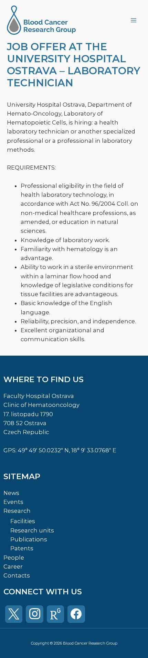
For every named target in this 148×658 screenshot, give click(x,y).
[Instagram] (34, 614)
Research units (32, 530)
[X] (13, 614)
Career (13, 566)
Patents (21, 548)
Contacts (16, 575)
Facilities (22, 521)
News (11, 492)
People (13, 557)
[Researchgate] (55, 614)
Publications (28, 539)
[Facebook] (76, 614)
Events (13, 501)
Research (17, 510)
